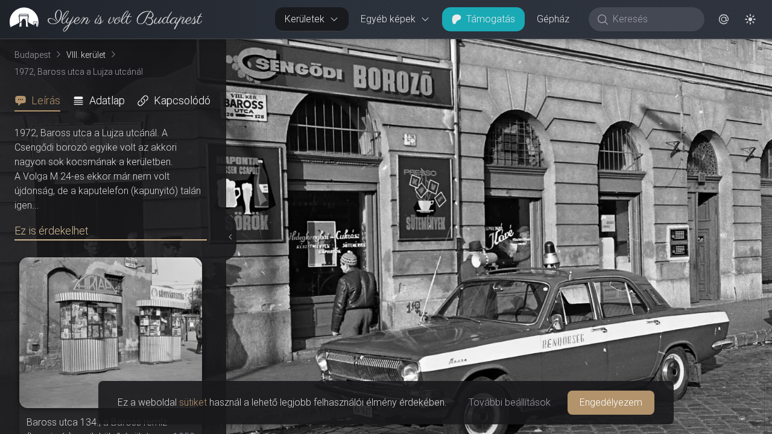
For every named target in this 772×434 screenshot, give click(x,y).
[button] (724, 19)
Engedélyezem (611, 402)
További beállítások (510, 402)
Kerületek (304, 19)
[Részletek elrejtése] (230, 237)
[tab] (41, 101)
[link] (101, 19)
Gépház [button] (553, 19)
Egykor (560, 49)
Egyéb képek (388, 19)
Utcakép (637, 49)
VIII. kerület (86, 55)
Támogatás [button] (490, 19)
